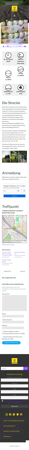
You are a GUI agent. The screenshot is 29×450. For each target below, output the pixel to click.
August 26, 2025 (13, 47)
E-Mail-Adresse (7, 320)
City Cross (9, 44)
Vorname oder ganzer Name (14, 377)
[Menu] (14, 16)
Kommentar (6, 294)
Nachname (14, 383)
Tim (5, 47)
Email (14, 389)
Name (4, 314)
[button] (6, 157)
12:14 (22, 47)
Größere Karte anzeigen (8, 244)
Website (4, 325)
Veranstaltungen (17, 44)
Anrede (15, 395)
